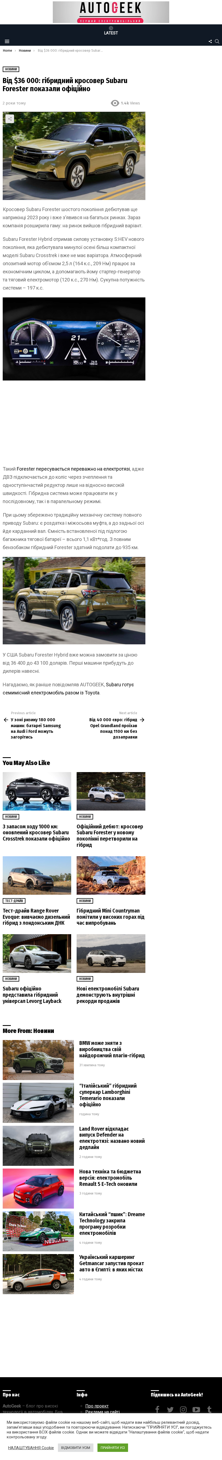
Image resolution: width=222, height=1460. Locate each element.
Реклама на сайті (102, 1412)
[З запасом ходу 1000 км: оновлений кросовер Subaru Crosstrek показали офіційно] (37, 791)
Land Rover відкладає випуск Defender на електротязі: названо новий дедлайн (112, 1138)
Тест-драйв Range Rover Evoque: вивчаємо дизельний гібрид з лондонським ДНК (36, 916)
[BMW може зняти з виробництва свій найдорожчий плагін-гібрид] (38, 1060)
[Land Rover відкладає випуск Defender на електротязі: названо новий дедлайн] (38, 1146)
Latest (111, 33)
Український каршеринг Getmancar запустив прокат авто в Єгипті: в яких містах (111, 1263)
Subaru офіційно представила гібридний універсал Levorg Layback (32, 994)
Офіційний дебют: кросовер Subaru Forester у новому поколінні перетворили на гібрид (110, 835)
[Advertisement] (74, 425)
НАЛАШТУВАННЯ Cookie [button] (31, 1447)
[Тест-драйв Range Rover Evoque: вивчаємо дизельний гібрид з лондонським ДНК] (37, 875)
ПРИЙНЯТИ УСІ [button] (113, 1448)
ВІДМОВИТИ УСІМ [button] (75, 1448)
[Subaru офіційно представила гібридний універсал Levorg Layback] (37, 953)
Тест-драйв (14, 901)
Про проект (97, 1406)
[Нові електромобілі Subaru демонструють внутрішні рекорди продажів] (111, 953)
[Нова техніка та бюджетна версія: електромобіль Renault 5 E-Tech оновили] (38, 1189)
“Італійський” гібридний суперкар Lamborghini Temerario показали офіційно (108, 1095)
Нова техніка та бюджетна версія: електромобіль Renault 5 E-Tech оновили (110, 1177)
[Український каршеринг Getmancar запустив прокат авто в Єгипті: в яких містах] (38, 1274)
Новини (11, 817)
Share (9, 118)
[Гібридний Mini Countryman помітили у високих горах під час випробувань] (111, 875)
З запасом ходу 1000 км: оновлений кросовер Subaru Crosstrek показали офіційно (36, 832)
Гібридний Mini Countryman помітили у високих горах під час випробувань (111, 916)
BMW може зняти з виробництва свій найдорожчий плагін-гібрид (112, 1049)
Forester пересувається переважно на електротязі (73, 469)
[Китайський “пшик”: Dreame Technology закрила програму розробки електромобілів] (38, 1231)
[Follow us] (210, 41)
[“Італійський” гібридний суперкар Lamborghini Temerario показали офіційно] (38, 1103)
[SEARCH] (217, 41)
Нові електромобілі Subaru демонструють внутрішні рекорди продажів (108, 994)
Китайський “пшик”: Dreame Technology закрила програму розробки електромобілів (112, 1223)
